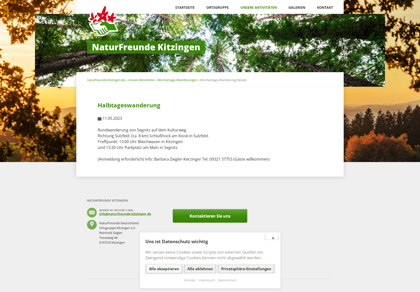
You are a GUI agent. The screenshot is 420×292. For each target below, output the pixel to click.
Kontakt (325, 7)
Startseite (185, 7)
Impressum (207, 280)
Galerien (297, 7)
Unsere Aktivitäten (258, 7)
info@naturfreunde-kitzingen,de (125, 214)
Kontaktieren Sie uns (210, 216)
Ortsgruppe (217, 7)
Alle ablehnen (200, 268)
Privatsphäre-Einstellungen (246, 268)
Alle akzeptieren (164, 268)
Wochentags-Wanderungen (177, 80)
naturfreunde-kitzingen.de (106, 80)
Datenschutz (227, 280)
